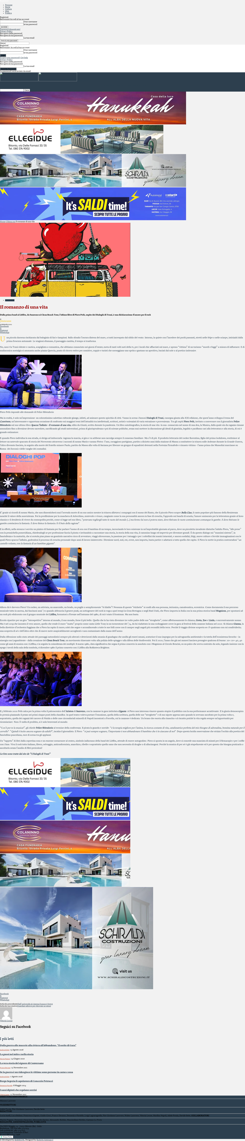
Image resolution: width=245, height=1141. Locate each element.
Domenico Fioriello (6, 1086)
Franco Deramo (5, 1068)
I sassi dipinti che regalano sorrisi (18, 1090)
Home (3, 222)
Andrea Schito (4, 1050)
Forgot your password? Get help (14, 58)
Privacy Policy (6, 31)
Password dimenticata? (10, 29)
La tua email (29, 38)
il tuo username (30, 22)
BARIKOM (19, 1140)
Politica (8, 13)
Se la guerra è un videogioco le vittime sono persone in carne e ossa (36, 1072)
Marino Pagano (5, 1059)
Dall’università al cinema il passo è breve (35, 1004)
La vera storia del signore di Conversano (22, 1063)
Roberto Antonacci (44, 1140)
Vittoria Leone (5, 321)
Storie (7, 7)
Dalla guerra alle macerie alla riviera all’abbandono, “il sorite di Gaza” (38, 1045)
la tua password (30, 24)
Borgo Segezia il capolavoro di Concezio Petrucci (26, 1081)
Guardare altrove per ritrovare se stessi (34, 1006)
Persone (8, 5)
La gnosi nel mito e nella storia (17, 1054)
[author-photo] (6, 1019)
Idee (7, 11)
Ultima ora (10, 222)
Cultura (8, 9)
